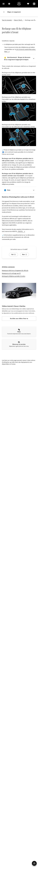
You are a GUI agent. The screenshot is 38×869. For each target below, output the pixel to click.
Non (23, 254)
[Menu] (3, 3)
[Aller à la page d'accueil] (19, 4)
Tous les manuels (7, 20)
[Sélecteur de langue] (9, 3)
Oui (12, 254)
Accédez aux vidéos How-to (19, 318)
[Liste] (28, 3)
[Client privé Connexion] (34, 4)
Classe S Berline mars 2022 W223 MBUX (18, 20)
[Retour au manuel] (4, 12)
